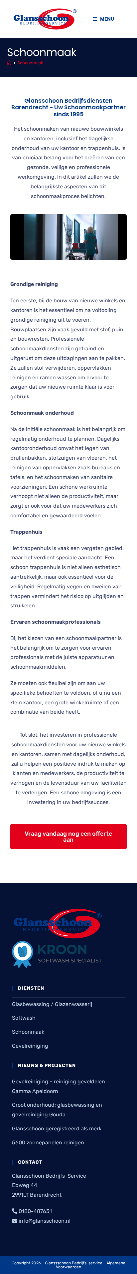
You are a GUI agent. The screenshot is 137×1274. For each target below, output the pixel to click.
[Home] (9, 62)
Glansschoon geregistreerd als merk (56, 1128)
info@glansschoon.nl (44, 1221)
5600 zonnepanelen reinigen (48, 1142)
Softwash (24, 1018)
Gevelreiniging (30, 1046)
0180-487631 (35, 1211)
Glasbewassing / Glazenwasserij (52, 1004)
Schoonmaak (30, 62)
